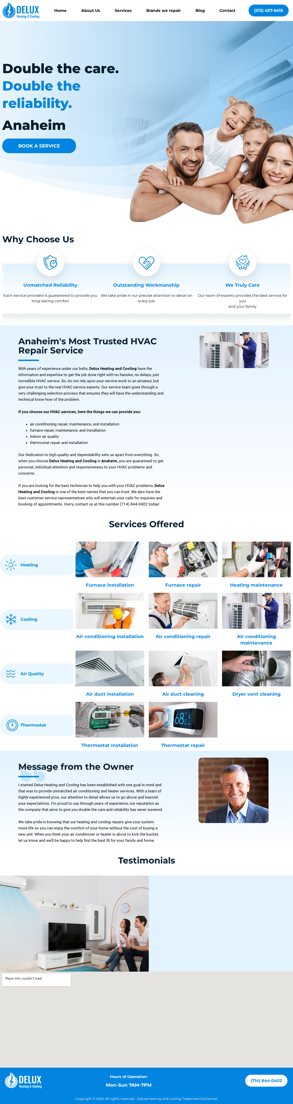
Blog (200, 10)
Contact (227, 10)
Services (123, 10)
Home (60, 10)
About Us (90, 10)
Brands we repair (163, 10)
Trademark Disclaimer (200, 1099)
